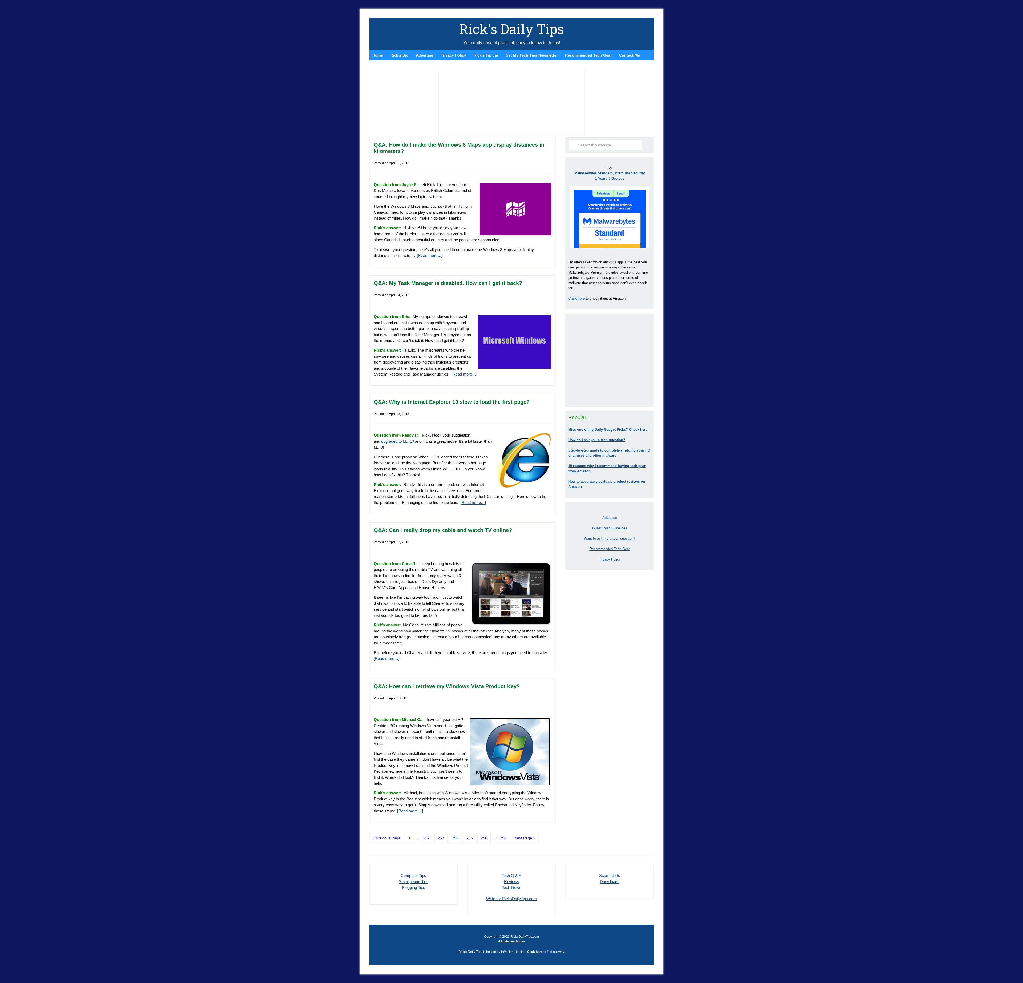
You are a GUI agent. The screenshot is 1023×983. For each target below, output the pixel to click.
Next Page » (524, 838)
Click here (535, 952)
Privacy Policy (609, 559)
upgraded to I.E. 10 (397, 441)
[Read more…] (430, 255)
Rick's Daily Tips (511, 29)
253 (441, 838)
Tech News (511, 887)
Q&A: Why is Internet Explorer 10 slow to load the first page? (452, 402)
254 (455, 838)
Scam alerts (609, 875)
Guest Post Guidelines (609, 528)
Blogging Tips (413, 887)
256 (484, 838)
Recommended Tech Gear (610, 549)
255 (469, 838)
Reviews (511, 881)
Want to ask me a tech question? (609, 539)
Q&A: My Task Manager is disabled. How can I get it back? (448, 283)
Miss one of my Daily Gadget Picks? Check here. (608, 430)
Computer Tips (413, 875)
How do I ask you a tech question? (596, 440)
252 (426, 838)
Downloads (609, 881)
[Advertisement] (609, 360)
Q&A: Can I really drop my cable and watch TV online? (443, 530)
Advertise (609, 518)
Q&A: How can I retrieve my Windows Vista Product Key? (447, 686)
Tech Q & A (511, 875)
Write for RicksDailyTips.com (511, 898)
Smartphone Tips (413, 881)
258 (503, 838)
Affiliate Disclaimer (511, 941)
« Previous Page (386, 838)
